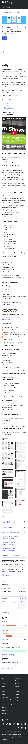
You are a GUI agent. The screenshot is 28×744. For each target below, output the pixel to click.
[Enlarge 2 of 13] (11, 454)
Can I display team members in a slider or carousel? (10, 537)
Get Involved (18, 691)
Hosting (4, 684)
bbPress (5, 710)
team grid (23, 601)
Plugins (17, 684)
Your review (5, 639)
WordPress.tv (6, 700)
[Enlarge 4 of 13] (11, 471)
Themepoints (9, 34)
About (3, 678)
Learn (3, 691)
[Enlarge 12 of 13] (24, 490)
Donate (18, 697)
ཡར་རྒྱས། (5, 56)
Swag (17, 700)
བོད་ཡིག (7, 720)
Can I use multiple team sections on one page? (8, 549)
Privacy (4, 686)
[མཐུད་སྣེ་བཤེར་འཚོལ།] (18, 12)
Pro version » (21, 278)
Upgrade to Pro (8, 103)
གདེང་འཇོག (5, 48)
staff (19, 601)
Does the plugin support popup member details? (8, 543)
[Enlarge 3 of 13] (11, 464)
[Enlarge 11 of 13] (24, 472)
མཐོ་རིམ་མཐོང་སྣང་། (6, 612)
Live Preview (7, 105)
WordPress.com (7, 705)
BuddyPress (6, 713)
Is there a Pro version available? (11, 555)
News (3, 681)
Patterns (17, 686)
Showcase (18, 678)
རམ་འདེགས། (5, 60)
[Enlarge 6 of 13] (11, 492)
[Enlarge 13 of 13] (24, 501)
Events (17, 694)
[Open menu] (25, 2)
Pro (11, 432)
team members (22, 604)
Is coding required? (7, 527)
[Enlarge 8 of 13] (24, 444)
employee (14, 601)
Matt (4, 707)
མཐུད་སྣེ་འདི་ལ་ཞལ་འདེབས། (7, 668)
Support (4, 694)
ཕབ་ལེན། (4, 38)
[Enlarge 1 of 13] (11, 444)
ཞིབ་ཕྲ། (4, 44)
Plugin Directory (6, 7)
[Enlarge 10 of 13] (24, 461)
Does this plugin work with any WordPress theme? (9, 521)
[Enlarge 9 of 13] (24, 453)
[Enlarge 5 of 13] (11, 481)
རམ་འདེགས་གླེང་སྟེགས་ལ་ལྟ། (8, 654)
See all (24, 639)
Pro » (9, 304)
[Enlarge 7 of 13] (11, 503)
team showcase (22, 608)
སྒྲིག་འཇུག (5, 52)
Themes (17, 681)
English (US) (23, 598)
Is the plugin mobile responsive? (11, 532)
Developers (5, 697)
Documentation (8, 108)
